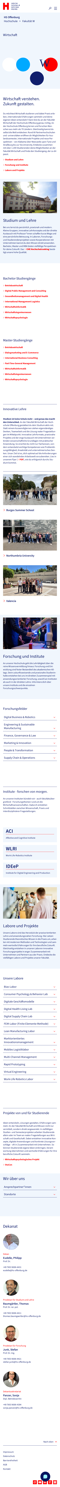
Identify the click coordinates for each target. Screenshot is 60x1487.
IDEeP (12, 866)
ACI (9, 831)
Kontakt (6, 1469)
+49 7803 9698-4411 (12, 1313)
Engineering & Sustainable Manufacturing (19, 726)
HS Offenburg (12, 17)
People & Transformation (18, 750)
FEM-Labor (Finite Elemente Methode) (26, 1024)
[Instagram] (35, 1482)
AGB (5, 1464)
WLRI (11, 848)
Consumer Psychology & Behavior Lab (26, 994)
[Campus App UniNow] (55, 1482)
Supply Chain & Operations (19, 758)
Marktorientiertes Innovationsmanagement (18, 1040)
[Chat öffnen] (45, 1476)
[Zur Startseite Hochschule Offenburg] (16, 6)
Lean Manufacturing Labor (19, 1031)
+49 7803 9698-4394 (12, 1404)
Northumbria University (20, 556)
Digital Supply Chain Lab (18, 1016)
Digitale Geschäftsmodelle (19, 1002)
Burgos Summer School (20, 510)
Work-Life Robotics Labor (18, 1079)
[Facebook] (50, 1482)
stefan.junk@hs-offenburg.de (17, 1361)
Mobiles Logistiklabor (16, 1050)
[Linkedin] (45, 1482)
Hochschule (11, 21)
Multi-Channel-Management (20, 1057)
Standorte (10, 1194)
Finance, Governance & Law (20, 736)
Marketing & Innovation (17, 743)
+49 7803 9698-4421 (12, 1358)
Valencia (11, 601)
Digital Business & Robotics (19, 717)
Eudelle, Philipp (12, 1258)
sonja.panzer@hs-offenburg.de (18, 1407)
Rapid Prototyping (14, 1064)
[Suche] (50, 8)
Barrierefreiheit (10, 1460)
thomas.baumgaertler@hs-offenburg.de (22, 1316)
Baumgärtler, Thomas (16, 1304)
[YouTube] (40, 1482)
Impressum (8, 1452)
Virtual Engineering (15, 1072)
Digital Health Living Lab (18, 1009)
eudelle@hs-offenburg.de (15, 1270)
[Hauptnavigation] (55, 8)
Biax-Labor (10, 987)
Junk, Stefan (10, 1350)
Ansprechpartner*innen (17, 1187)
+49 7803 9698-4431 (12, 1267)
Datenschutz (9, 1456)
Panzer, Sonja (11, 1395)
